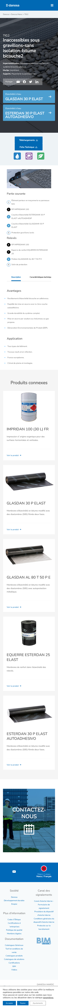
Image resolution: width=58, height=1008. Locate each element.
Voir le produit (13, 455)
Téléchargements (27, 140)
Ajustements (38, 1003)
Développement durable (14, 900)
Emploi (14, 904)
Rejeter (23, 1003)
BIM (14, 966)
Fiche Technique (27, 147)
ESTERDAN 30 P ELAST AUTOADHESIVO (27, 736)
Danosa (14, 897)
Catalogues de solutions (14, 959)
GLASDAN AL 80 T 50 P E (29, 577)
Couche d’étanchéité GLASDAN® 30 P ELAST (27, 225)
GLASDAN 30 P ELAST (26, 503)
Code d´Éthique (14, 919)
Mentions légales (14, 933)
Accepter (9, 1003)
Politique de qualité (14, 930)
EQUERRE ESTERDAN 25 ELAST (28, 657)
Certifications (14, 962)
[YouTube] (14, 871)
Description (16, 277)
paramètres (48, 997)
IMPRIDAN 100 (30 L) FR (28, 429)
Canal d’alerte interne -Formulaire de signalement (44, 904)
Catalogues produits (14, 955)
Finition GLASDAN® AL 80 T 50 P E (26, 259)
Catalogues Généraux (14, 945)
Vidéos (14, 969)
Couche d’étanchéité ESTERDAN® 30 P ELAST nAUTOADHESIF (28, 216)
